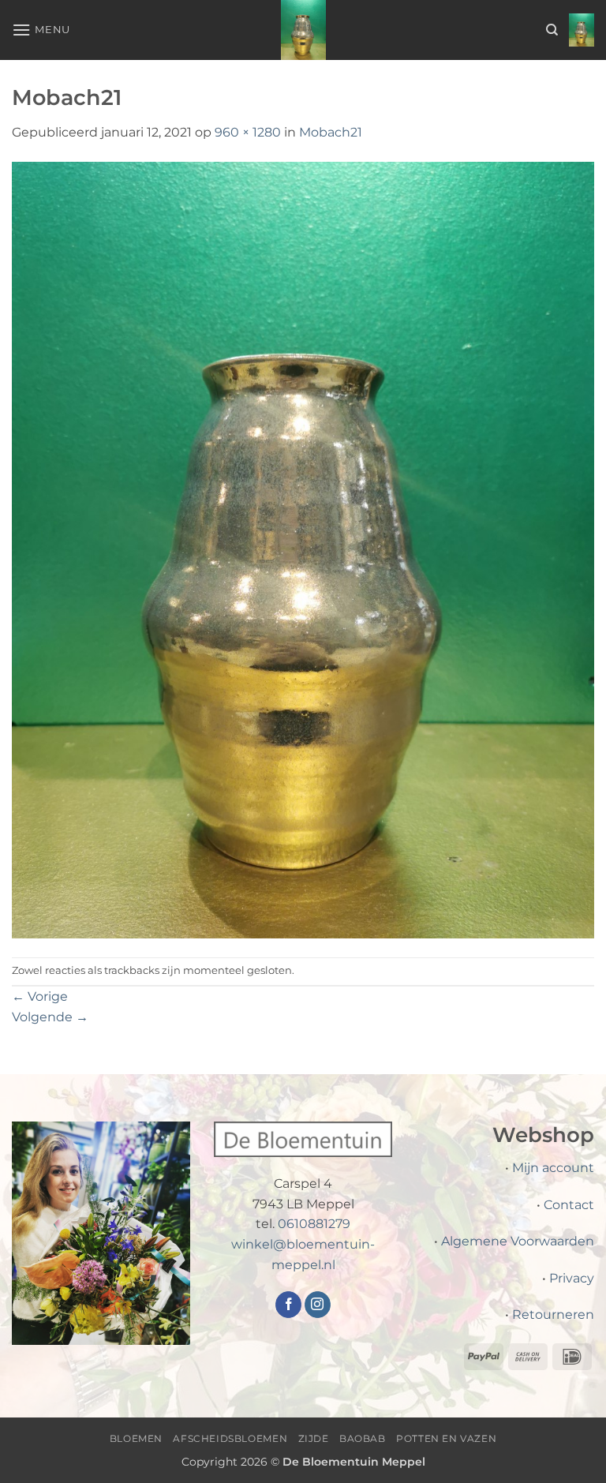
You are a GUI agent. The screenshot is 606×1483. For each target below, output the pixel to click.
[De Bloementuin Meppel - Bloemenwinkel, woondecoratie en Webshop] (303, 30)
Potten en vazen (446, 1438)
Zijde (313, 1438)
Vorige (40, 996)
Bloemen (136, 1438)
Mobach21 (330, 132)
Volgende (50, 1016)
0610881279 (314, 1223)
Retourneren (553, 1314)
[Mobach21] (303, 548)
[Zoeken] (552, 30)
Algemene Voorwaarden (517, 1241)
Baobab (362, 1438)
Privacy (571, 1278)
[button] (41, 29)
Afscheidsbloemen (230, 1438)
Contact (569, 1204)
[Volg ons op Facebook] (288, 1304)
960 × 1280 (248, 132)
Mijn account (553, 1167)
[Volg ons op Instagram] (318, 1304)
